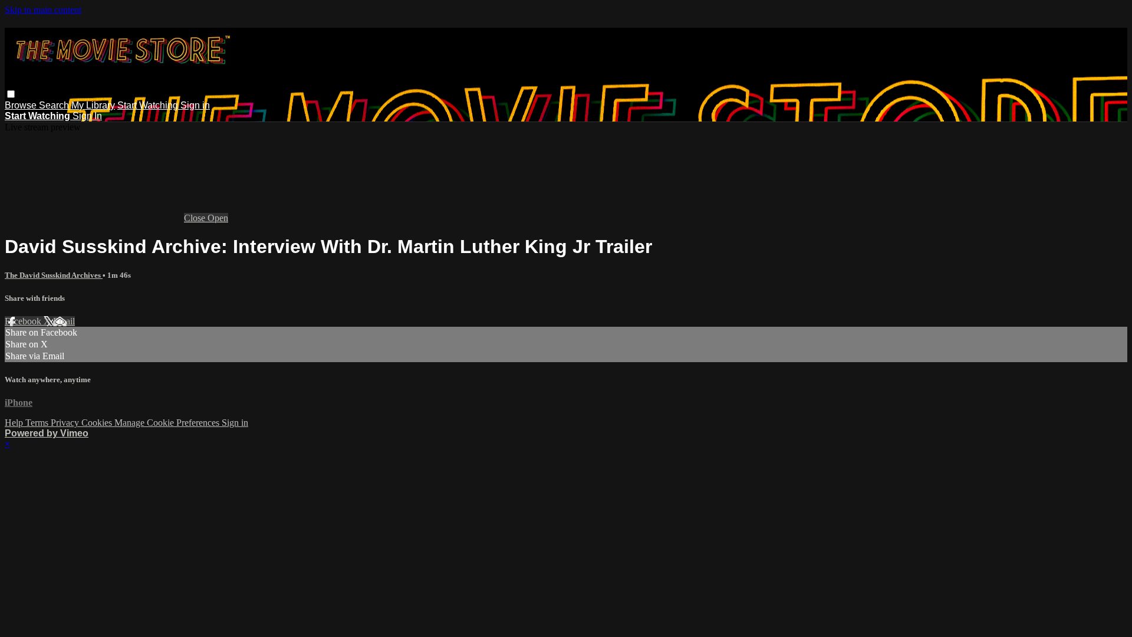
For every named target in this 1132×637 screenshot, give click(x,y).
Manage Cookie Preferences (168, 423)
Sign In (87, 116)
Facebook (24, 321)
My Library (93, 105)
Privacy (66, 423)
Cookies (97, 423)
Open (218, 218)
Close (196, 218)
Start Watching (148, 105)
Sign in (195, 105)
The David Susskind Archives (54, 275)
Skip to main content (43, 10)
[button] (11, 94)
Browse (22, 105)
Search (55, 105)
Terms (38, 423)
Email (64, 321)
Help (15, 423)
